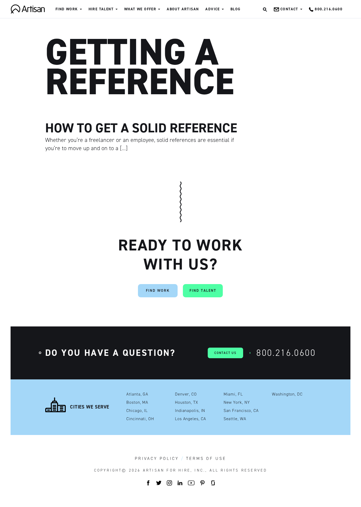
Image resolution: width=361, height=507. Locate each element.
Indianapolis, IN (190, 411)
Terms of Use (206, 458)
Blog (235, 9)
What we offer (140, 9)
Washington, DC (287, 394)
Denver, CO (186, 394)
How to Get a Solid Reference (141, 128)
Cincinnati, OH (140, 419)
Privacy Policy (157, 458)
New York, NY (237, 402)
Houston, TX (186, 402)
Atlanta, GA (137, 394)
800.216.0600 (286, 353)
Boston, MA (137, 402)
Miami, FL (233, 394)
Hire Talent (101, 9)
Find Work (66, 9)
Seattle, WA (235, 419)
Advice (212, 9)
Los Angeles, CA (190, 419)
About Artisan (183, 9)
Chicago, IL (137, 411)
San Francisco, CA (241, 411)
